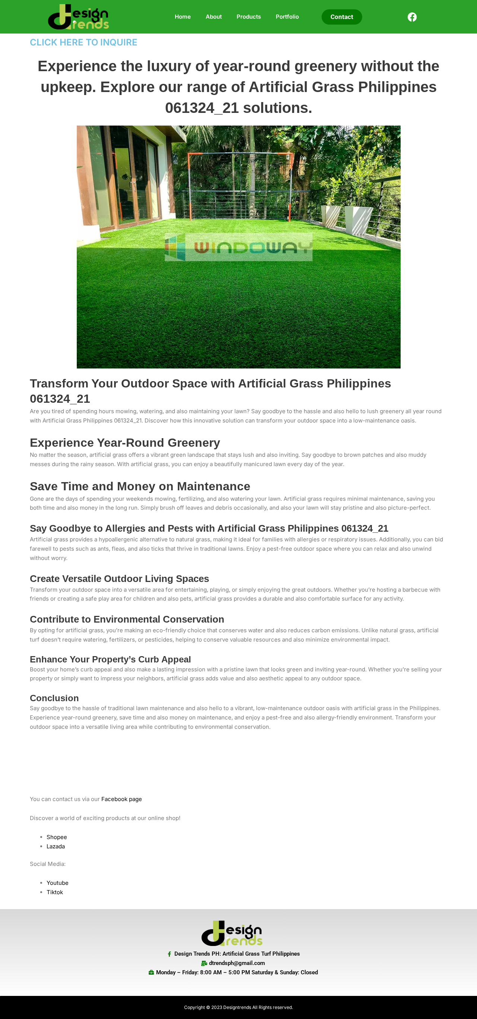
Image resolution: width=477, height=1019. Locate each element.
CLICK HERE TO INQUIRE (84, 42)
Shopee (57, 837)
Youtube (58, 882)
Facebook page (121, 799)
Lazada (56, 846)
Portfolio (287, 16)
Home (183, 16)
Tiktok (55, 892)
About (214, 16)
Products (249, 16)
